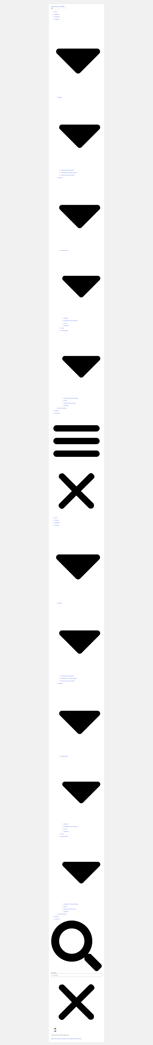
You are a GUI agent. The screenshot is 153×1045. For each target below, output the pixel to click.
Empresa (56, 14)
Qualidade (57, 16)
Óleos (65, 400)
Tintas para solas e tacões (67, 175)
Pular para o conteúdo (58, 6)
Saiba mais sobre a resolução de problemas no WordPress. (66, 1038)
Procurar (53, 972)
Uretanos (66, 325)
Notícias (56, 410)
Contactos (57, 413)
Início (55, 12)
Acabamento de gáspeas (67, 170)
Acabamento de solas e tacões (69, 172)
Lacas (65, 323)
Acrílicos (66, 318)
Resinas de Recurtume (70, 403)
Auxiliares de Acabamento (71, 320)
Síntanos (66, 405)
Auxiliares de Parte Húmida (71, 398)
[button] (76, 466)
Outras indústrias (62, 408)
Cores (62, 328)
